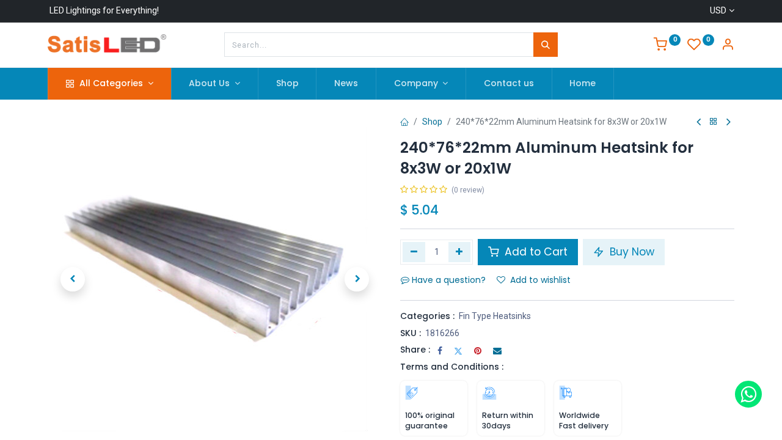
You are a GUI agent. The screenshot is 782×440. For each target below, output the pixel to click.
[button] (73, 279)
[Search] (545, 44)
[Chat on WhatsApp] (748, 394)
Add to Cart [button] (535, 251)
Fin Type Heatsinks (495, 316)
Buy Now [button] (630, 251)
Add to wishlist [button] (540, 280)
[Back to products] (713, 122)
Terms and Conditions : (451, 367)
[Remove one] (414, 252)
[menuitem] (287, 84)
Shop (432, 122)
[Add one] (459, 252)
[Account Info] (727, 46)
